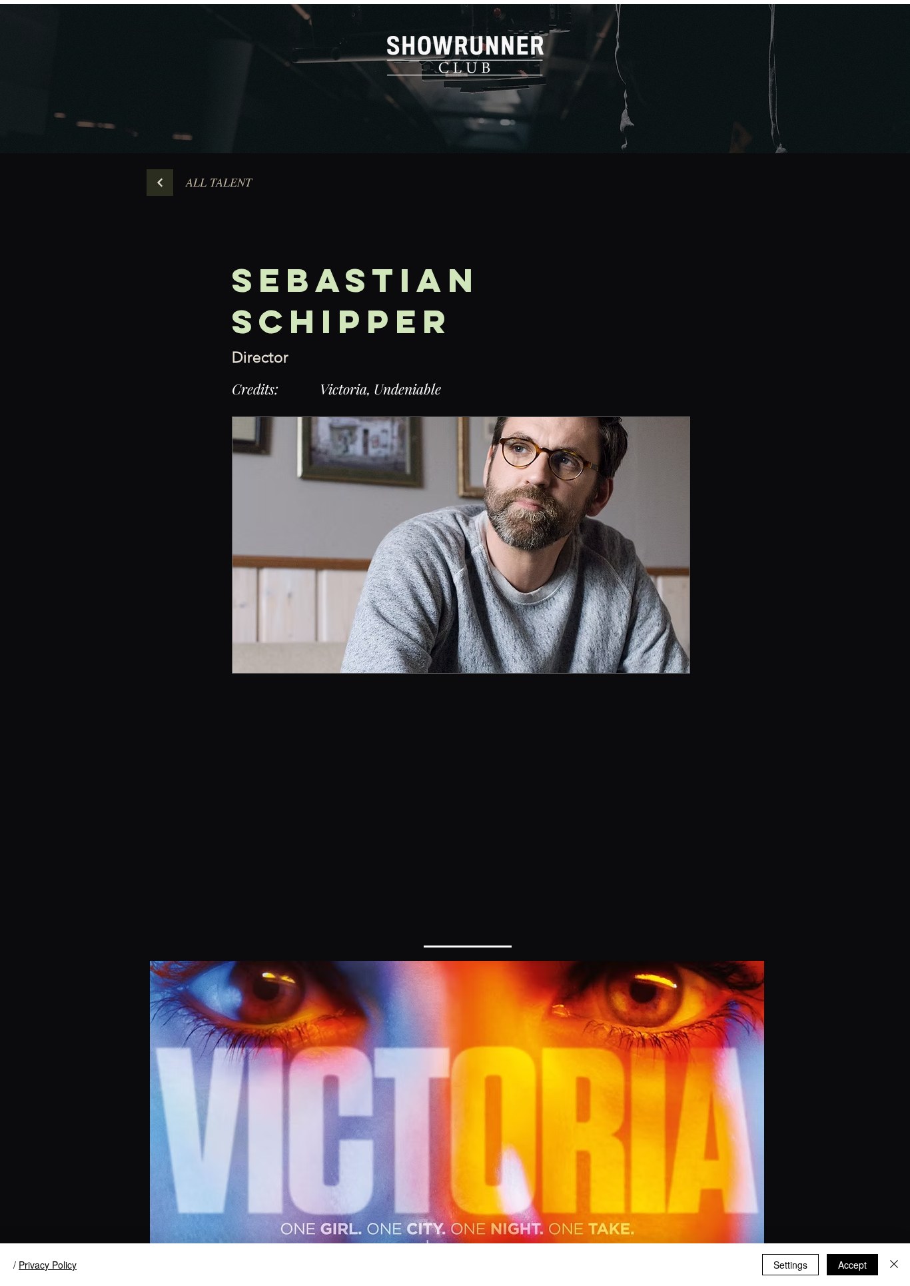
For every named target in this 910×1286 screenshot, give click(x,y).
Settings (790, 1264)
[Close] (894, 1264)
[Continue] (160, 182)
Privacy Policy (48, 1264)
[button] (218, 182)
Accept (852, 1264)
